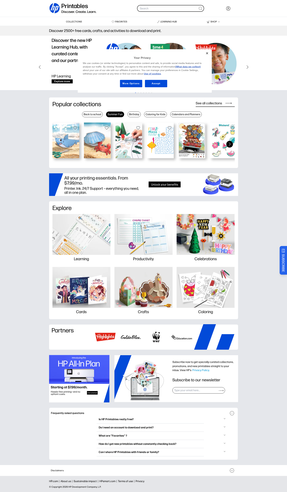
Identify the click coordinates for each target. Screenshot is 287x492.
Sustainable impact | (86, 481)
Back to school (92, 114)
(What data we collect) (188, 66)
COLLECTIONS (74, 21)
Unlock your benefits (164, 184)
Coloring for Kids (155, 114)
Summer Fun (115, 114)
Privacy (140, 481)
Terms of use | (127, 481)
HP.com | (54, 481)
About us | (67, 481)
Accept (156, 83)
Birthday (134, 114)
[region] (145, 71)
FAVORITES (121, 21)
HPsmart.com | (108, 481)
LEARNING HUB (168, 21)
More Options (130, 83)
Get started (92, 393)
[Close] (207, 53)
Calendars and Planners (186, 114)
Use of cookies (152, 73)
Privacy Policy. (201, 370)
